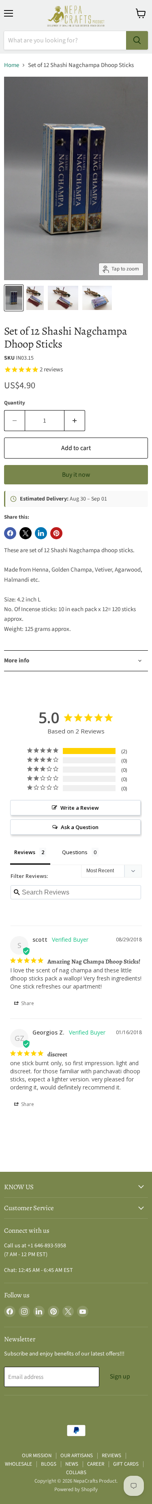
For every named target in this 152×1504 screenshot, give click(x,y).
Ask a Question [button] (79, 827)
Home (11, 65)
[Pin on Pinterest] (56, 533)
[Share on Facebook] (10, 533)
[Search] (137, 40)
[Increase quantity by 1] (74, 420)
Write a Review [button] (79, 807)
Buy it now (76, 474)
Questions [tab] (75, 852)
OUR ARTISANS (76, 1455)
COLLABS (76, 1472)
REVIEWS (111, 1455)
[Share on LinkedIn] (41, 533)
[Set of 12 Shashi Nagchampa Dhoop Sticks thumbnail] (13, 298)
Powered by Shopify (76, 1489)
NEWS (71, 1464)
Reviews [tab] (24, 852)
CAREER (95, 1464)
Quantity (14, 403)
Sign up (120, 1376)
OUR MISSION (36, 1455)
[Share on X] (25, 533)
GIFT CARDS (126, 1464)
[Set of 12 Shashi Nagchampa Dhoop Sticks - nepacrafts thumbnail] (63, 298)
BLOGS (48, 1464)
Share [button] (27, 1003)
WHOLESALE (18, 1464)
